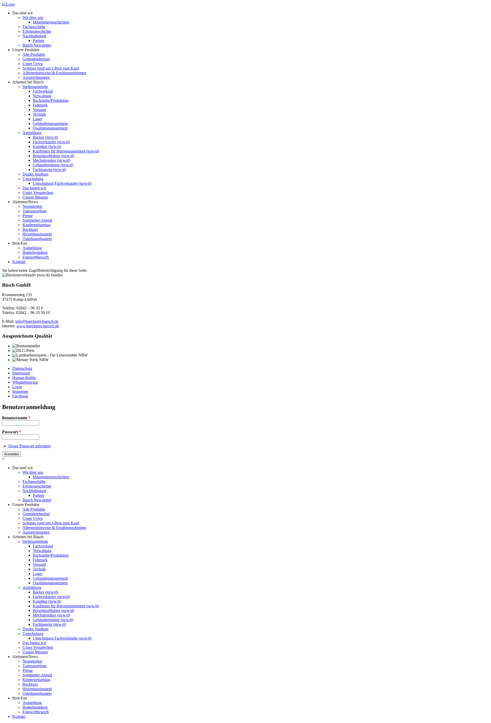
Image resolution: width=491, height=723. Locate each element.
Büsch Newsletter (37, 45)
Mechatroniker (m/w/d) (51, 160)
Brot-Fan (19, 243)
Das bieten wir (34, 188)
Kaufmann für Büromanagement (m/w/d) (66, 151)
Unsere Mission (35, 197)
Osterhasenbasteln (37, 238)
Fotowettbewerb (36, 257)
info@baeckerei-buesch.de (36, 321)
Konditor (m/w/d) (47, 146)
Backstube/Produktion (51, 100)
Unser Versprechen (38, 192)
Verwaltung (42, 96)
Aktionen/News (25, 202)
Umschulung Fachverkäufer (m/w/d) (62, 183)
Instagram (20, 391)
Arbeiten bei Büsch (27, 82)
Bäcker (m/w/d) (45, 137)
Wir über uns (33, 17)
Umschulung (33, 179)
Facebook (20, 396)
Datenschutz (22, 368)
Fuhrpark (40, 105)
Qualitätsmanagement (50, 128)
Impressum (21, 373)
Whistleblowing (25, 382)
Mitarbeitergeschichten (51, 22)
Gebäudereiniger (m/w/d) (53, 165)
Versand (39, 109)
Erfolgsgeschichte (37, 31)
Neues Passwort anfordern (29, 446)
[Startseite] (8, 4)
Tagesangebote (35, 211)
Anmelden (11, 454)
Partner (38, 40)
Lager (37, 119)
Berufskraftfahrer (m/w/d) (53, 156)
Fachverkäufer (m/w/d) (51, 142)
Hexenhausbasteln (37, 234)
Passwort (11, 432)
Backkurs (30, 229)
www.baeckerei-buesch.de (37, 326)
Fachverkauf (43, 91)
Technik (39, 114)
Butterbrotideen (35, 252)
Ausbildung (32, 133)
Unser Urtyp (33, 63)
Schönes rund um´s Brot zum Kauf (51, 68)
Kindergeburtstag (36, 225)
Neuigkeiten (32, 206)
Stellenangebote (35, 86)
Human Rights (24, 377)
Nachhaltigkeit (34, 36)
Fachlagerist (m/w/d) (49, 169)
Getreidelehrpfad (36, 59)
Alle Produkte (34, 54)
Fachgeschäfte (34, 27)
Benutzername (16, 418)
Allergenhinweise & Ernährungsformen (54, 73)
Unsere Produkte (25, 50)
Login (17, 387)
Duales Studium (35, 174)
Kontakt (18, 262)
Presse (28, 215)
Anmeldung (32, 248)
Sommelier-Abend (37, 220)
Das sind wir (22, 13)
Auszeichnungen (36, 77)
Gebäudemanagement (50, 123)
